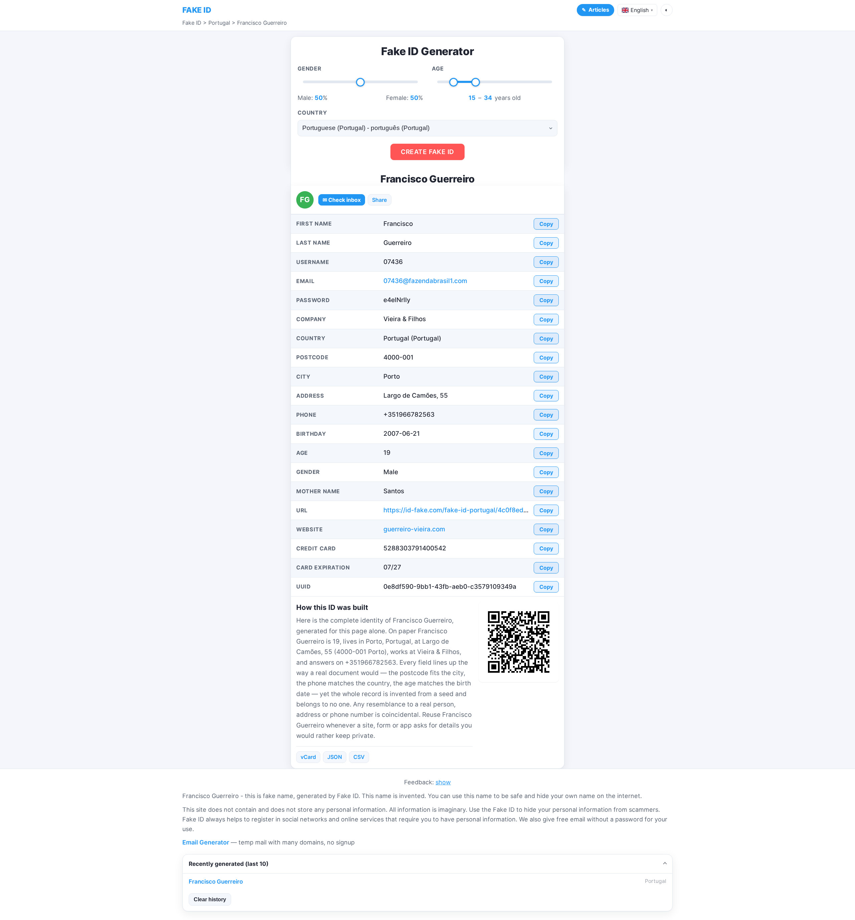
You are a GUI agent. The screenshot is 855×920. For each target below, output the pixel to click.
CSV (359, 757)
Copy (546, 224)
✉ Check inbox (342, 199)
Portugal (219, 22)
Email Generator (205, 842)
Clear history (210, 899)
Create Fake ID (427, 152)
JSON (334, 757)
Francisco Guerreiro (262, 22)
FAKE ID (196, 10)
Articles (598, 9)
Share (379, 199)
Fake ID (191, 22)
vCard (308, 757)
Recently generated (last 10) (229, 863)
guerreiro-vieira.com (414, 529)
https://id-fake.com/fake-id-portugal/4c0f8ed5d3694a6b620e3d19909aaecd (502, 510)
